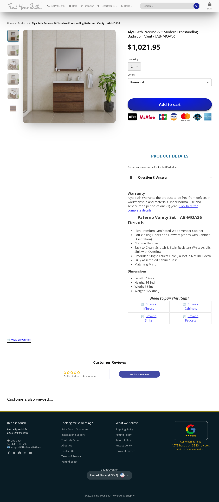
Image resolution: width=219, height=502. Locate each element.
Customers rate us (190, 441)
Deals (127, 5)
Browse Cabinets (191, 306)
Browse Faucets (191, 318)
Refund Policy (123, 435)
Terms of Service (71, 456)
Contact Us (67, 451)
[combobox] (170, 6)
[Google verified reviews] (191, 430)
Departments (107, 5)
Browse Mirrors (149, 306)
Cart (209, 6)
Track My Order (70, 440)
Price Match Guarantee (74, 429)
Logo (24, 6)
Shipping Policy (124, 429)
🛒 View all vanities (19, 339)
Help (74, 5)
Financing (89, 5)
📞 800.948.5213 (56, 5)
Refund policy (69, 461)
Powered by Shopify (123, 495)
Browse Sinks (150, 318)
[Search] (196, 6)
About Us (66, 445)
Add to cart (170, 104)
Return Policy (123, 440)
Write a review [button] (139, 374)
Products (23, 23)
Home (10, 23)
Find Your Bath (102, 495)
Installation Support (73, 435)
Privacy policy (123, 445)
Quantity (133, 59)
